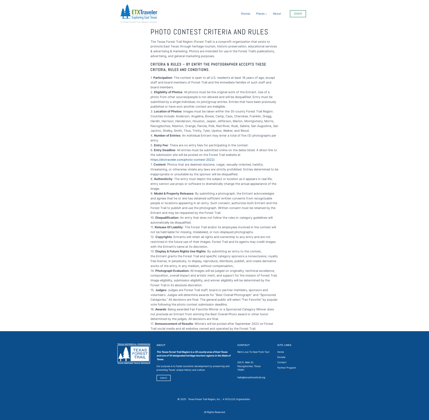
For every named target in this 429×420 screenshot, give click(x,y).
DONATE (298, 13)
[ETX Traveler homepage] (139, 14)
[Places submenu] (266, 14)
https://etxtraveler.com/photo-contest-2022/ (182, 159)
